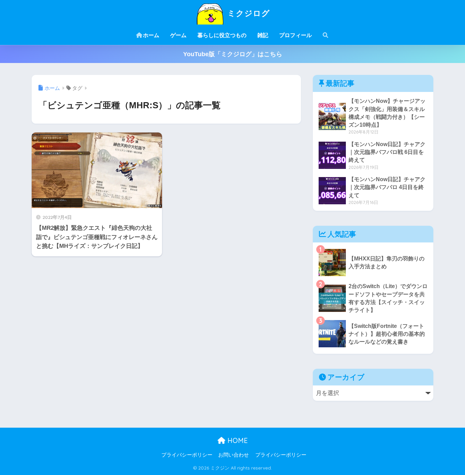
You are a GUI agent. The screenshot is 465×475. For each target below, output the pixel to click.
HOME (236, 440)
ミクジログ (247, 13)
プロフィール (295, 35)
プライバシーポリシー (186, 455)
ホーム (151, 35)
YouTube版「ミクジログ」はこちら (232, 54)
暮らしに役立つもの (221, 35)
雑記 (262, 35)
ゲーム (178, 35)
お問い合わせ (233, 455)
